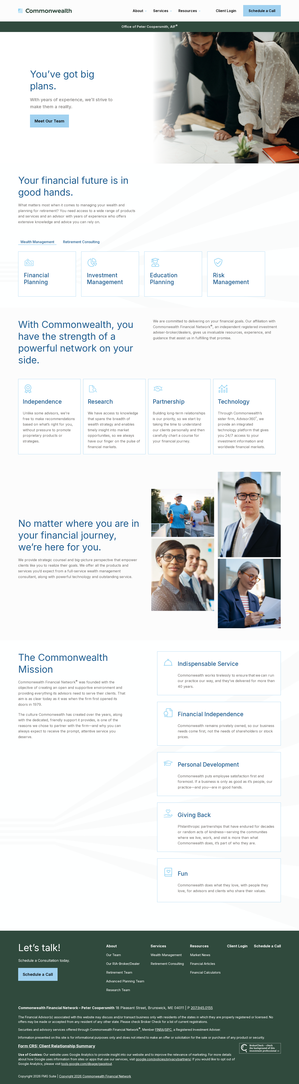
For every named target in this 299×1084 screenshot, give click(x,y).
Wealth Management (166, 955)
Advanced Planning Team (125, 981)
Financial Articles (202, 964)
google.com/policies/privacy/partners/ (163, 1059)
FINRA (159, 1029)
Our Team (113, 955)
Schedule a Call (38, 974)
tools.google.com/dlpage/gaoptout (86, 1064)
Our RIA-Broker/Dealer (123, 964)
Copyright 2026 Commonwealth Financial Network (95, 1076)
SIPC (168, 1029)
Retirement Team (119, 972)
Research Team (118, 990)
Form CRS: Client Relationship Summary (56, 1046)
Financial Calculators (205, 972)
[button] (138, 11)
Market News (200, 955)
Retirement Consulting (167, 964)
